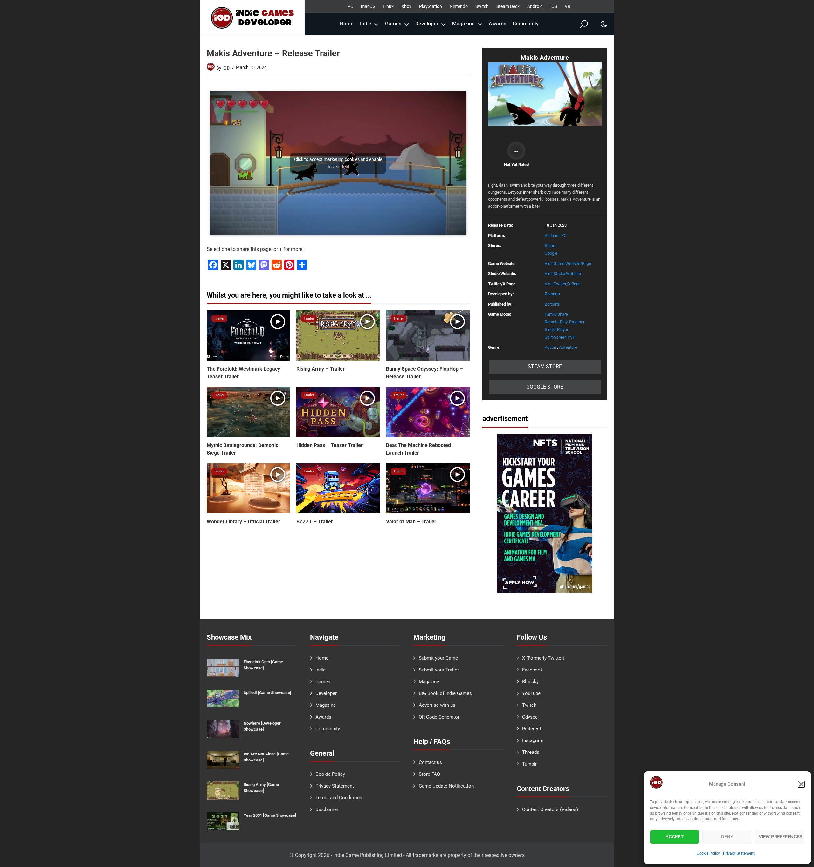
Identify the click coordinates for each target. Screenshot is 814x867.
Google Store (544, 387)
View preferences (780, 837)
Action (550, 347)
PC (350, 6)
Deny (727, 837)
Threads (530, 752)
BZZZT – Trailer (314, 522)
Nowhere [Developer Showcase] (262, 726)
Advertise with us (437, 705)
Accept (675, 837)
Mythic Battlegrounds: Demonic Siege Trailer (242, 449)
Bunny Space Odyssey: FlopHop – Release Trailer (424, 373)
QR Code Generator (439, 717)
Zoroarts (552, 294)
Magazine (463, 24)
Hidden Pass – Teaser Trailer (329, 445)
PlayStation (430, 6)
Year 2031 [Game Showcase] (270, 815)
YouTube (531, 693)
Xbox (406, 6)
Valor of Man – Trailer (411, 522)
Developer (426, 24)
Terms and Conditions (338, 798)
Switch (482, 6)
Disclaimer (326, 809)
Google (551, 253)
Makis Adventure (545, 57)
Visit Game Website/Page (568, 263)
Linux (388, 6)
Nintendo (459, 6)
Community (526, 24)
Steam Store (545, 366)
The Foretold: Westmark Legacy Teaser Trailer (243, 373)
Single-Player (556, 329)
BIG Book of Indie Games (445, 693)
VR (567, 6)
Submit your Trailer (439, 670)
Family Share (556, 314)
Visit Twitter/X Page (563, 283)
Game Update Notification (446, 786)
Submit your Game (438, 658)
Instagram (532, 740)
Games (393, 24)
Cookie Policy (708, 853)
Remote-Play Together (564, 322)
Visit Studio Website (563, 273)
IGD (226, 68)
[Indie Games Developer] (252, 17)
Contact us (430, 762)
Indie (365, 24)
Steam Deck (508, 6)
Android (535, 6)
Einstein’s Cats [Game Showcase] (263, 664)
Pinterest (531, 729)
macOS (368, 6)
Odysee (530, 717)
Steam (550, 245)
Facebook (532, 670)
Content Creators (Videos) (550, 809)
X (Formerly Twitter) (543, 658)
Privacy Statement (739, 853)
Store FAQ (429, 774)
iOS (553, 6)
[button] (801, 784)
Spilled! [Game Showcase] (267, 692)
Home (347, 24)
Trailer (219, 318)
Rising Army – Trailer (320, 369)
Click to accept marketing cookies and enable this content (338, 163)
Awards (497, 24)
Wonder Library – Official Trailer (243, 522)
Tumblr (529, 764)
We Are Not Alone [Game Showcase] (266, 757)
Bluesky (530, 682)
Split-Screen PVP (560, 337)
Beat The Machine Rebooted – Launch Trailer (420, 449)
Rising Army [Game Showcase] (261, 787)
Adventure (568, 347)
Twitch (529, 705)
